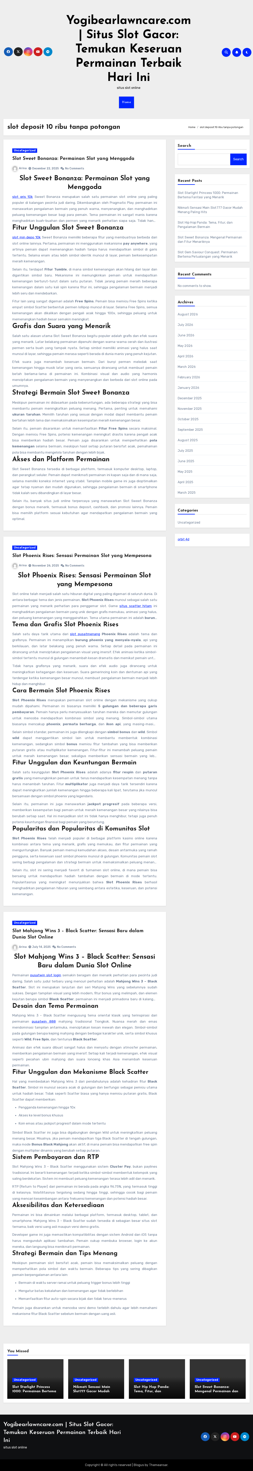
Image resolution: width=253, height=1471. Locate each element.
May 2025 (185, 472)
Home (126, 102)
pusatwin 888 (44, 1021)
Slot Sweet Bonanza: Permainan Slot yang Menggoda (73, 158)
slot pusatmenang (85, 634)
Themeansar (158, 1465)
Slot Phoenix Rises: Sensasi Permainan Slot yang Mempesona (82, 555)
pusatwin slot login (45, 975)
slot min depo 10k (26, 237)
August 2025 (188, 440)
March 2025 (187, 492)
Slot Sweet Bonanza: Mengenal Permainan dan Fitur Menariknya (216, 1391)
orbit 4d (183, 539)
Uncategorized (25, 150)
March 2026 (187, 367)
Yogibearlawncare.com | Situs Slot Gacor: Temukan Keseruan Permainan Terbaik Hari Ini (128, 49)
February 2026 (189, 377)
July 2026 (185, 325)
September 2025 (190, 430)
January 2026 (188, 388)
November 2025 (190, 409)
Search (185, 146)
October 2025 (188, 419)
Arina (23, 168)
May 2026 (185, 346)
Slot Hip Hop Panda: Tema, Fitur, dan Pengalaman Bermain (152, 1391)
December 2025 (190, 398)
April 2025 (185, 482)
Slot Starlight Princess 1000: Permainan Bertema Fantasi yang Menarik (34, 1391)
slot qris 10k (22, 197)
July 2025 (185, 451)
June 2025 (186, 461)
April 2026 (186, 356)
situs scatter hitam (135, 606)
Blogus (139, 1465)
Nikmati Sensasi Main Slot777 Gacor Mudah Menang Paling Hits (91, 1391)
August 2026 (188, 314)
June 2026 (186, 335)
